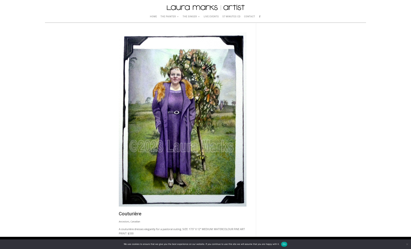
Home (153, 16)
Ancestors (124, 221)
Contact (249, 16)
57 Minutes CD (231, 16)
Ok (284, 244)
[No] (407, 244)
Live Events (211, 16)
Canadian (135, 221)
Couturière (130, 213)
